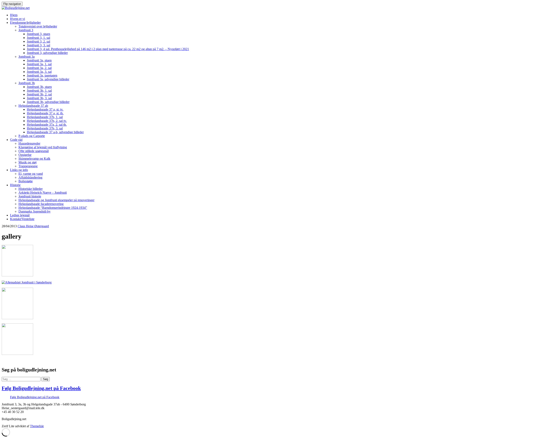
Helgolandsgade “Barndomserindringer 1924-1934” (52, 207)
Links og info (19, 170)
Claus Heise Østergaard (33, 226)
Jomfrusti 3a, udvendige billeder (48, 79)
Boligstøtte (25, 181)
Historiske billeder (30, 189)
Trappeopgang (28, 166)
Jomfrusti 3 (25, 30)
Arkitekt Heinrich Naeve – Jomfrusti (42, 192)
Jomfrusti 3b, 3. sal (39, 98)
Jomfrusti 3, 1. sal (38, 37)
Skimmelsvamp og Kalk (34, 158)
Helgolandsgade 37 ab (33, 105)
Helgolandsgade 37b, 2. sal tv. (47, 121)
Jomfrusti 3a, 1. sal (39, 64)
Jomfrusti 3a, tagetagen (42, 75)
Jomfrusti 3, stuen (38, 34)
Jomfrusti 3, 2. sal (38, 41)
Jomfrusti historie (29, 196)
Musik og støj (27, 162)
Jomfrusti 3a (26, 56)
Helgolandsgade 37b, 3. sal (45, 128)
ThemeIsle (37, 426)
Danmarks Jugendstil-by (34, 211)
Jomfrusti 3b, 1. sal (39, 90)
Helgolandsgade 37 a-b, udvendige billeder (55, 132)
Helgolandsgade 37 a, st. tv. (45, 109)
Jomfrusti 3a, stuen (39, 60)
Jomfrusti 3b (26, 83)
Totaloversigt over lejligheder (37, 26)
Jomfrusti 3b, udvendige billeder (48, 102)
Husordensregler (29, 143)
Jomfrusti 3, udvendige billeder (47, 53)
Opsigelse (24, 155)
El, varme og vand (30, 173)
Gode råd (16, 139)
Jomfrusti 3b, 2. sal (39, 94)
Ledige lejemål (20, 215)
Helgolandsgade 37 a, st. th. (45, 113)
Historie (15, 185)
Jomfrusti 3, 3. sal (38, 45)
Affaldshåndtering (30, 177)
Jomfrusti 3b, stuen (39, 87)
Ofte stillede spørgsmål (33, 151)
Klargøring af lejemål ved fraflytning (42, 147)
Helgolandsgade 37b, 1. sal (45, 117)
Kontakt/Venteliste (22, 219)
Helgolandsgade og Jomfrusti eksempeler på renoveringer (56, 200)
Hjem (13, 15)
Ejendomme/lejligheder (25, 22)
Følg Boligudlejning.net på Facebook (41, 388)
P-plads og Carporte (31, 136)
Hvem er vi (17, 19)
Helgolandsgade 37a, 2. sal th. (47, 124)
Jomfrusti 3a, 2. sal (39, 68)
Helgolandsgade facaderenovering (41, 204)
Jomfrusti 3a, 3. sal (39, 71)
